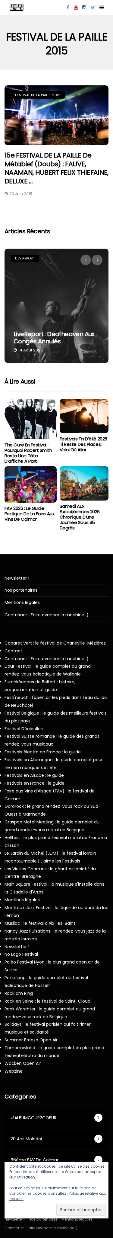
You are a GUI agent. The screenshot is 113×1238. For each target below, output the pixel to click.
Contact (13, 651)
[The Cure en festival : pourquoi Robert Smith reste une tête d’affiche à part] (31, 419)
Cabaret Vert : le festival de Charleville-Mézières (55, 643)
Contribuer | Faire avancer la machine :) (47, 614)
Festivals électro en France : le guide (43, 752)
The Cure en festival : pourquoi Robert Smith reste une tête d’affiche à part (28, 453)
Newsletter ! (17, 578)
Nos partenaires (21, 590)
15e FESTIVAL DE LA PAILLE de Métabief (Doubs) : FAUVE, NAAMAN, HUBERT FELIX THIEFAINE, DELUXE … (56, 168)
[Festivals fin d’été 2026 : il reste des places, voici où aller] (84, 416)
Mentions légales (22, 602)
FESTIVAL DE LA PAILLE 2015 (38, 95)
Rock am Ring (19, 993)
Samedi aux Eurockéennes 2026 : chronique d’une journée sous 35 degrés (81, 517)
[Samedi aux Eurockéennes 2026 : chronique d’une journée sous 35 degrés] (84, 483)
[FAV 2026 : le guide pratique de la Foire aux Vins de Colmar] (31, 484)
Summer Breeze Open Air (31, 1040)
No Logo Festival (21, 954)
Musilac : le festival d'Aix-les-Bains (40, 923)
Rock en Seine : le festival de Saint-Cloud (47, 1001)
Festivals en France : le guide (34, 783)
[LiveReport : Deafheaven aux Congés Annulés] (56, 306)
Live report (25, 258)
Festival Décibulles (24, 729)
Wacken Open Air (23, 1063)
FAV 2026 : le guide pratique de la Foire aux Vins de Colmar (29, 513)
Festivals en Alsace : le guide (34, 775)
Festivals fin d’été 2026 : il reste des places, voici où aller (83, 444)
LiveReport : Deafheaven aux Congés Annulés (54, 337)
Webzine (14, 1071)
